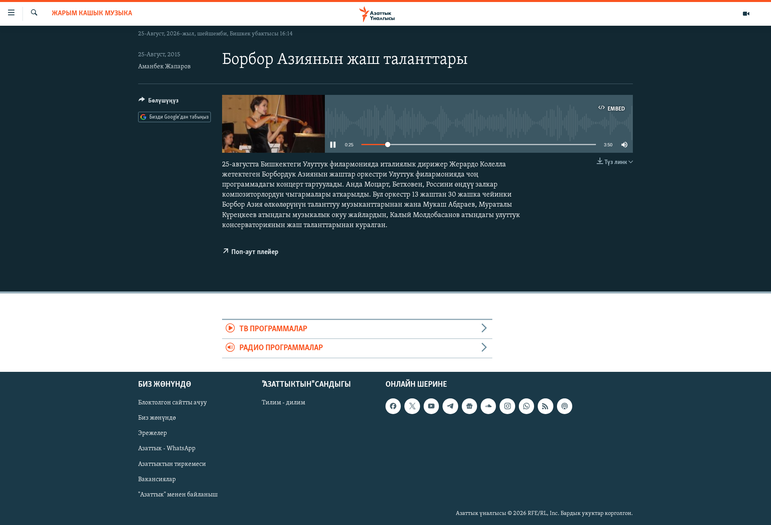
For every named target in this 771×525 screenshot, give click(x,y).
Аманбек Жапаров (164, 67)
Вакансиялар (157, 479)
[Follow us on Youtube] (431, 406)
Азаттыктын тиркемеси (172, 464)
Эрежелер (152, 433)
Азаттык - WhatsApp (167, 448)
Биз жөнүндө (157, 418)
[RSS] (545, 406)
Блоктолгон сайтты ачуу (172, 403)
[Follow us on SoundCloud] (488, 406)
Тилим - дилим (283, 403)
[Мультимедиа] (746, 13)
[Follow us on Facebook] (393, 406)
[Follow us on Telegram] (450, 406)
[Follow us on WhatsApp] (526, 406)
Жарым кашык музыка (92, 13)
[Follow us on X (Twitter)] (412, 406)
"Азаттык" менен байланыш (178, 494)
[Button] (159, 102)
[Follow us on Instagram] (507, 406)
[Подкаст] (564, 406)
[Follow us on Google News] (469, 406)
